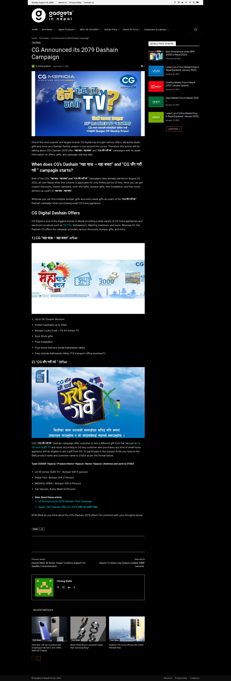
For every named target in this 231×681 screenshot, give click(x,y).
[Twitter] (194, 2)
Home (34, 38)
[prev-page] (34, 658)
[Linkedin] (182, 2)
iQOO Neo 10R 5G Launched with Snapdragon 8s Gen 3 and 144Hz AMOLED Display (46, 648)
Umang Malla (44, 66)
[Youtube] (197, 2)
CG (42, 529)
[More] (83, 544)
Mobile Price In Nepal (162, 44)
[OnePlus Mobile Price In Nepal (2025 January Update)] (156, 86)
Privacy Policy (181, 678)
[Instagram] (179, 2)
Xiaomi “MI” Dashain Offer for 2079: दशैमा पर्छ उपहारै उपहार (68, 506)
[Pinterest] (186, 2)
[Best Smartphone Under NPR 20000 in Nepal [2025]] (156, 55)
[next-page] (39, 658)
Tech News (44, 38)
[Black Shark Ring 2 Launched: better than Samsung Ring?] (88, 628)
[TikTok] (190, 2)
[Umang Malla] (34, 66)
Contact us (194, 678)
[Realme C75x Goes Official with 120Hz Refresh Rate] (127, 628)
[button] (195, 29)
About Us (168, 678)
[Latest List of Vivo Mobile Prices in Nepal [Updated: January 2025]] (156, 71)
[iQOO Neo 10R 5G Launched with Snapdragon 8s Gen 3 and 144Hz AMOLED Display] (49, 628)
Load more (173, 129)
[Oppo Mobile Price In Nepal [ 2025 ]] (156, 101)
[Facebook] (175, 2)
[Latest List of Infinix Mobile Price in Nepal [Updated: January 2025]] (156, 117)
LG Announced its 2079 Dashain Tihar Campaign (65, 501)
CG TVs (67, 225)
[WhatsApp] (76, 544)
